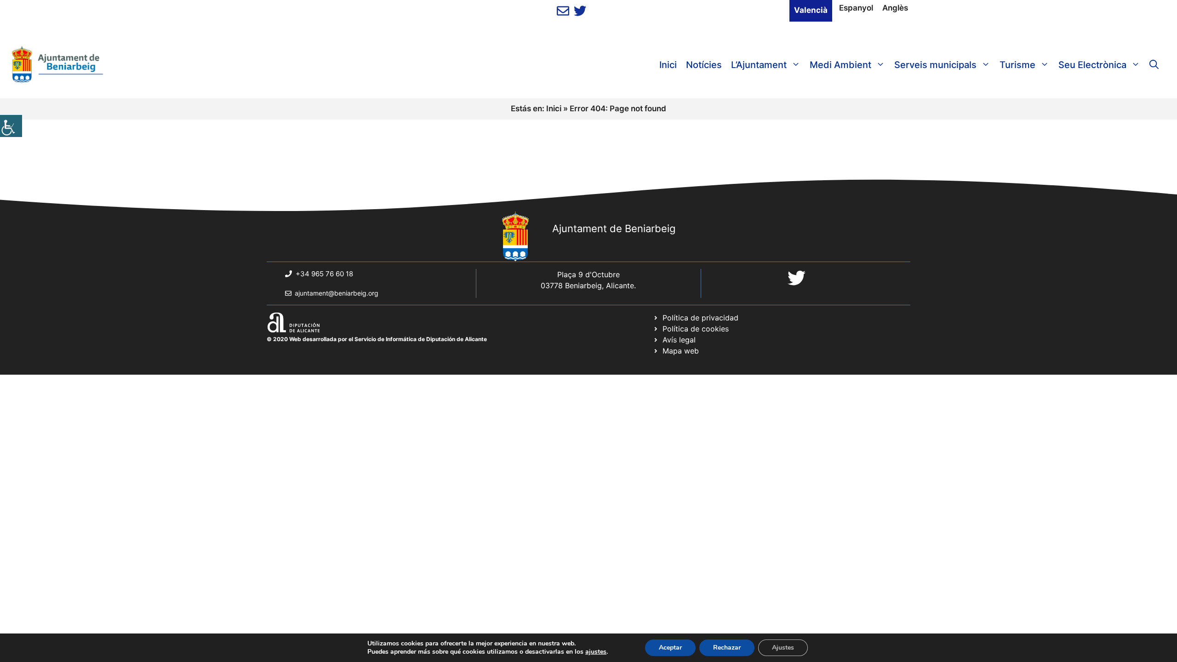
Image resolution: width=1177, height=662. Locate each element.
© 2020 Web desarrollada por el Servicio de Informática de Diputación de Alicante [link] (377, 339)
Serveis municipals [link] (935, 64)
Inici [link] (668, 64)
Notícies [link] (704, 64)
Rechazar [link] (727, 647)
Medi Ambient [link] (840, 64)
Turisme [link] (1017, 64)
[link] (11, 126)
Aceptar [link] (670, 647)
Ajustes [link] (783, 647)
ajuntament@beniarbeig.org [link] (336, 293)
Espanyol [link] (856, 7)
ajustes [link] (595, 652)
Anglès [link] (895, 7)
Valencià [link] (811, 10)
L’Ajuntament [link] (759, 64)
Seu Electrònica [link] (1092, 64)
